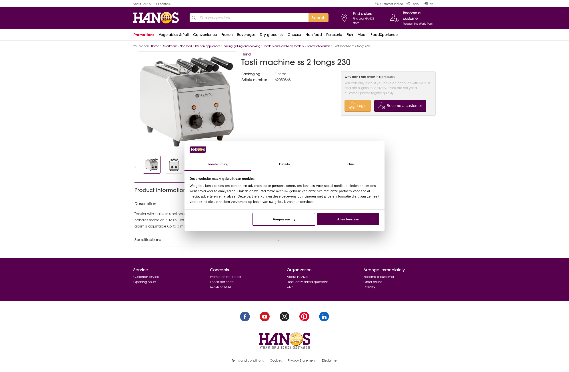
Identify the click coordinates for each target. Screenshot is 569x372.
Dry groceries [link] (271, 34)
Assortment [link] (169, 46)
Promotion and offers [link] (225, 277)
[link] (412, 3)
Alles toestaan (348, 219)
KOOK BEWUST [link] (220, 287)
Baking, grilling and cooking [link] (242, 46)
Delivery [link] (369, 287)
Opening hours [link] (144, 282)
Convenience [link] (205, 34)
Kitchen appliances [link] (207, 46)
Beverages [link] (246, 34)
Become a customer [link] (378, 277)
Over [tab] (351, 164)
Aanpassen (281, 219)
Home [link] (155, 46)
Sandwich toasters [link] (318, 46)
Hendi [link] (246, 54)
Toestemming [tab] (217, 164)
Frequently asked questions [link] (307, 282)
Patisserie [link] (334, 34)
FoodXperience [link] (384, 34)
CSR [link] (290, 287)
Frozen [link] (227, 34)
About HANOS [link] (142, 4)
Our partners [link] (162, 4)
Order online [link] (372, 282)
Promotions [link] (143, 34)
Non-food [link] (313, 34)
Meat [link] (361, 34)
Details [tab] (284, 164)
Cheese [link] (294, 34)
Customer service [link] (391, 4)
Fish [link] (350, 34)
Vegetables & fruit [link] (174, 34)
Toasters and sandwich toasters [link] (284, 46)
